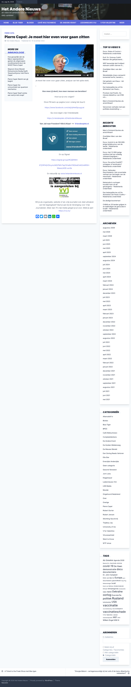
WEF (115, 617)
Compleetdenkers (110, 437)
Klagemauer (107, 478)
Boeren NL (106, 563)
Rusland (118, 598)
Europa (118, 577)
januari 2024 (108, 289)
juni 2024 (106, 269)
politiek (107, 598)
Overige (106, 502)
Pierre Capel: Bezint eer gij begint (18, 80)
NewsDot (5, 683)
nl (76, 160)
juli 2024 (106, 265)
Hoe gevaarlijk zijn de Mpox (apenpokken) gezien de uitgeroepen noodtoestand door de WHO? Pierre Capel (16, 61)
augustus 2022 (109, 338)
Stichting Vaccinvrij (110, 519)
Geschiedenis (107, 580)
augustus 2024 (109, 260)
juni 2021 (106, 395)
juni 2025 (106, 244)
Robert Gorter (108, 510)
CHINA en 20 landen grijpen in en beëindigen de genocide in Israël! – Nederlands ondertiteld (114, 207)
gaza (124, 578)
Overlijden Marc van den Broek (112, 137)
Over (105, 498)
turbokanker (107, 602)
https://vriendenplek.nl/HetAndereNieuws (64, 118)
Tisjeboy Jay (108, 523)
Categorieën (110, 655)
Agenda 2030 (119, 560)
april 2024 (107, 277)
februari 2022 (108, 363)
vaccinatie (110, 605)
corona (119, 563)
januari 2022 (108, 367)
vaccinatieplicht (117, 608)
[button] (64, 61)
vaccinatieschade (114, 611)
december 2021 (109, 371)
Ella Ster (106, 457)
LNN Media (107, 486)
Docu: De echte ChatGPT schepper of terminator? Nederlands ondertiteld (112, 164)
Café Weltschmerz (47, 23)
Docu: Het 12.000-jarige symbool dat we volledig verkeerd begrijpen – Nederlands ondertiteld (112, 155)
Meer (122, 23)
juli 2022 (106, 342)
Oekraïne (117, 591)
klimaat (105, 589)
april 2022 (107, 354)
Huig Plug (123, 580)
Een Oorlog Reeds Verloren (113, 453)
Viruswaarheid (108, 535)
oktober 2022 (108, 330)
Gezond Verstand (109, 470)
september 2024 (109, 256)
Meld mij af (109, 647)
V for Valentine (108, 23)
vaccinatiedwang (107, 608)
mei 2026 (106, 232)
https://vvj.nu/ (64, 211)
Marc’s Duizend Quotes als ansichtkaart (113, 131)
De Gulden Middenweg (112, 445)
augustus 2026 (109, 228)
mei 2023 (106, 301)
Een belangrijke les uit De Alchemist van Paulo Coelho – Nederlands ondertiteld (114, 194)
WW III (116, 620)
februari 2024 (108, 285)
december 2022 (109, 322)
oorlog (107, 594)
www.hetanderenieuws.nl (71, 173)
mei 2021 (106, 399)
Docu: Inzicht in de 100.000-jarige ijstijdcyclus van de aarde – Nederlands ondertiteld (114, 145)
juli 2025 (106, 240)
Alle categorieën (111, 652)
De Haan (118, 566)
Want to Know (108, 539)
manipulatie (122, 589)
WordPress (49, 680)
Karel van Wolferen (108, 586)
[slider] (63, 75)
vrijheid (115, 615)
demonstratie (109, 569)
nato (104, 592)
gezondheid (116, 580)
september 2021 (109, 383)
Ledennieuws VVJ (88, 23)
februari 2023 (108, 314)
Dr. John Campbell (110, 575)
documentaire (109, 572)
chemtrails (113, 563)
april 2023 (107, 305)
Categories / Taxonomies (113, 650)
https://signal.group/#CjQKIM (63, 160)
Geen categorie (109, 466)
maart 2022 (107, 358)
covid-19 (108, 566)
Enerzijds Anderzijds (111, 461)
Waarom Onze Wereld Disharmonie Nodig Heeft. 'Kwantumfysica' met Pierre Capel (18, 72)
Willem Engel (108, 620)
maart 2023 (107, 309)
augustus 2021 (109, 387)
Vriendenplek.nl (81, 124)
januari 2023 (108, 318)
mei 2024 (106, 273)
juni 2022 (106, 346)
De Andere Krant (68, 23)
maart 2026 (107, 236)
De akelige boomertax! (111, 201)
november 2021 (109, 375)
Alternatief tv (108, 416)
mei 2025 (106, 248)
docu (120, 569)
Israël (113, 583)
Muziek (105, 490)
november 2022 (109, 326)
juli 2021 (106, 391)
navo (109, 591)
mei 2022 (106, 350)
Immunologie (16, 52)
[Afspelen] (38, 75)
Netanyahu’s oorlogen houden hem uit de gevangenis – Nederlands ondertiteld (113, 185)
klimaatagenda (113, 589)
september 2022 (109, 334)
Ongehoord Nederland (111, 494)
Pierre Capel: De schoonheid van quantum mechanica (18, 87)
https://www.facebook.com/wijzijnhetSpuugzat (64, 107)
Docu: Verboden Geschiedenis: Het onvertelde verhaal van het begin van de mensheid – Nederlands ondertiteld (114, 174)
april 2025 (107, 252)
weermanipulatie (107, 617)
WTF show (107, 543)
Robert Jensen (108, 515)
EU (113, 578)
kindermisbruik (119, 586)
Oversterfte (116, 595)
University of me (109, 527)
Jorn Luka (107, 474)
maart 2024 (107, 281)
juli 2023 (106, 297)
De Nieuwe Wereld (110, 449)
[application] (64, 60)
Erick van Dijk (107, 578)
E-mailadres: (108, 637)
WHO (118, 617)
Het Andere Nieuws (21, 9)
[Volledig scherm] (91, 75)
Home (6, 23)
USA (114, 601)
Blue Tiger (18, 23)
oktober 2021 (108, 379)
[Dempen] (88, 75)
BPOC (105, 429)
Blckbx (30, 23)
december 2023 (109, 293)
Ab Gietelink (108, 560)
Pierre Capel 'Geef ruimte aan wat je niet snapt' (17, 94)
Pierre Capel (9, 33)
